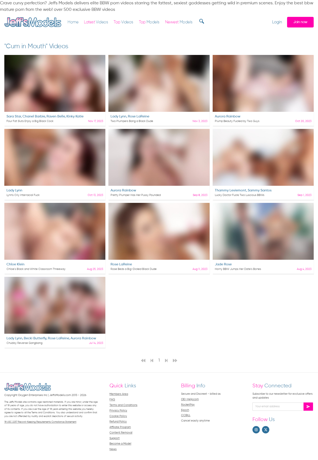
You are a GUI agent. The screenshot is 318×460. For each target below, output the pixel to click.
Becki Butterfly (35, 338)
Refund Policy (118, 421)
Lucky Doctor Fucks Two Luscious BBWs (239, 195)
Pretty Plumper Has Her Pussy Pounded (136, 195)
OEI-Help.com (190, 399)
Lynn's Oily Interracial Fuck (23, 195)
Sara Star (13, 116)
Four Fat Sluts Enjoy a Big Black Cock (29, 121)
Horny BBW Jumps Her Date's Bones (238, 269)
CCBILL (185, 415)
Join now (300, 22)
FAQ (112, 399)
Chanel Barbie (33, 116)
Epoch (185, 410)
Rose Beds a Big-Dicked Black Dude (134, 269)
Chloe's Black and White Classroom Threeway (36, 269)
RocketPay (188, 404)
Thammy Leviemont (230, 190)
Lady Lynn (118, 116)
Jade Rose (223, 264)
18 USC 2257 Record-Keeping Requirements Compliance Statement (40, 422)
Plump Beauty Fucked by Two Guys (237, 121)
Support (114, 438)
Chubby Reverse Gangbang (24, 343)
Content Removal (120, 432)
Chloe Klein (15, 264)
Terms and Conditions (123, 405)
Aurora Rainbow (227, 116)
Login (277, 22)
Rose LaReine (138, 116)
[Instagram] (256, 429)
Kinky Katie (75, 116)
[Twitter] (265, 429)
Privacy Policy (118, 410)
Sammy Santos (259, 190)
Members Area (118, 394)
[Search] (201, 21)
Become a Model (120, 443)
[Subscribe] (308, 406)
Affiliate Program (120, 427)
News (113, 449)
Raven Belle (56, 116)
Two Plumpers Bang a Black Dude (132, 121)
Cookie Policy (118, 416)
